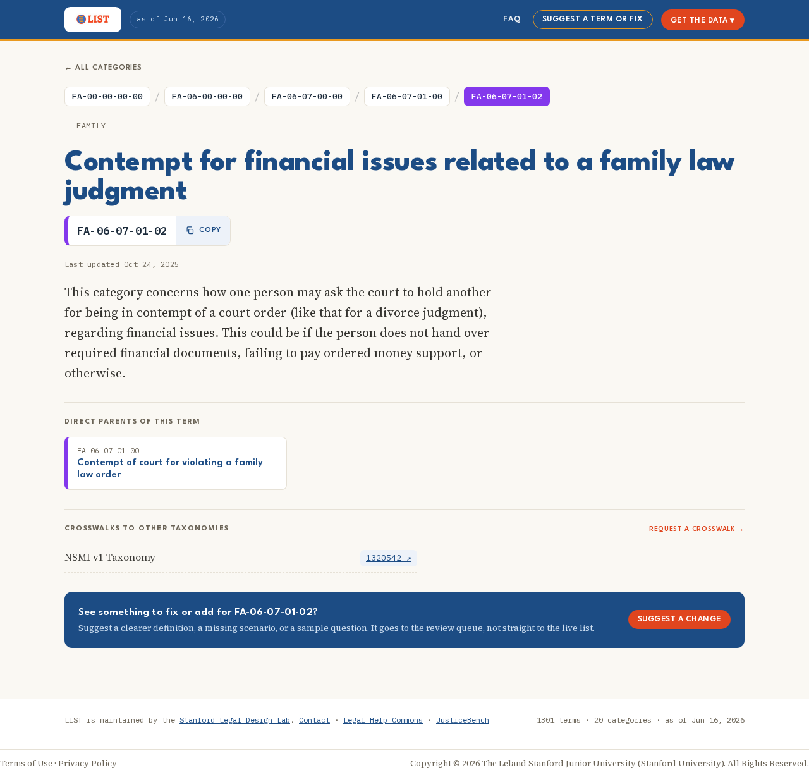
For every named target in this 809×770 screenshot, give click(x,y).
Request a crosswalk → (697, 529)
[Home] (92, 19)
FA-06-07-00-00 (307, 96)
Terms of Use (26, 763)
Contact (314, 719)
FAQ (511, 19)
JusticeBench (462, 719)
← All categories (103, 67)
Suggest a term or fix (592, 19)
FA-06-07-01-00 (407, 96)
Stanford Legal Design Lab (234, 719)
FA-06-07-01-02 (506, 96)
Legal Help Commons (383, 719)
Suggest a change (679, 619)
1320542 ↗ (388, 558)
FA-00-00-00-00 (107, 96)
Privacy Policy (87, 763)
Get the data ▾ (703, 21)
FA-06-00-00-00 (207, 96)
